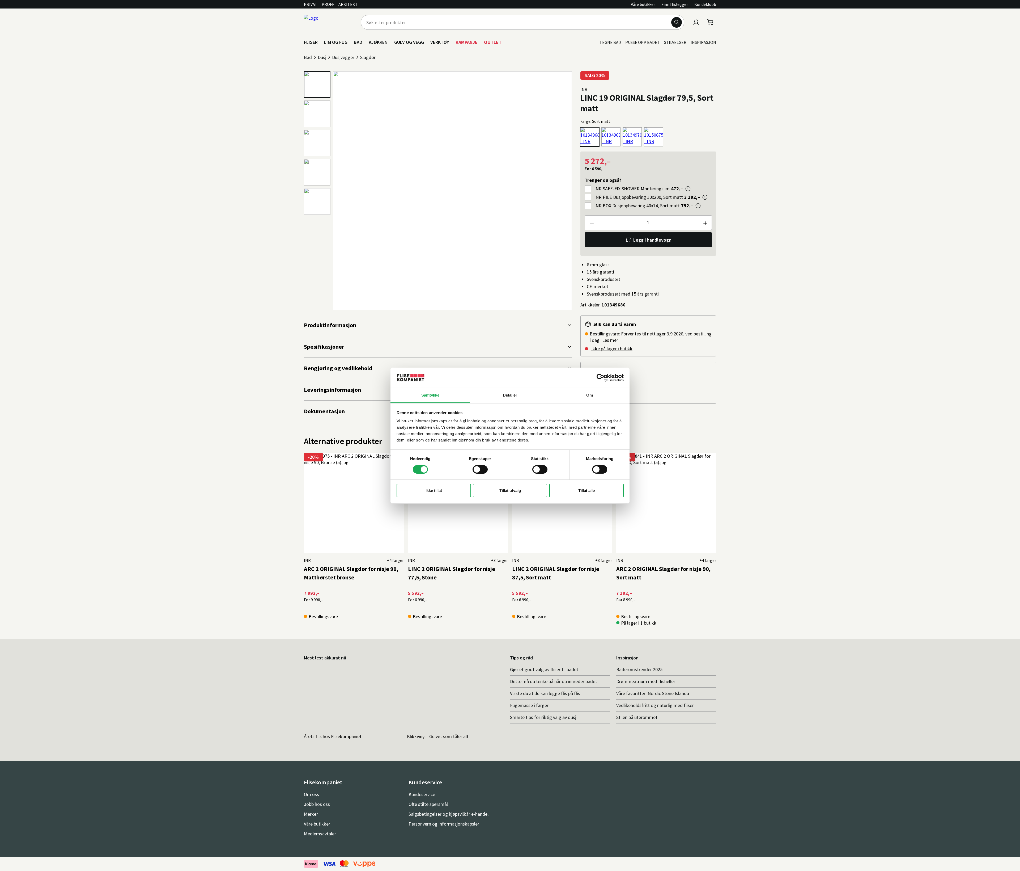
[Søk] (676, 22)
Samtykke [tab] (430, 395)
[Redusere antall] (591, 222)
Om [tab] (589, 395)
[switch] (480, 469)
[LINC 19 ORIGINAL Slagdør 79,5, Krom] (611, 137)
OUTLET (493, 42)
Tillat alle (586, 490)
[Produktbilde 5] (317, 201)
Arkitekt (348, 4)
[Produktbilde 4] (317, 172)
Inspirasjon (703, 42)
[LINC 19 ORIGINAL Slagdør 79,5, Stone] (653, 137)
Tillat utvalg (510, 490)
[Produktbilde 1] (317, 84)
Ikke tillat (434, 490)
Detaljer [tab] (510, 395)
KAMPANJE (467, 42)
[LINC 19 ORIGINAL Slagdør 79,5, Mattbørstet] (632, 137)
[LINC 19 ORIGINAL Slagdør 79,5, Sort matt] (589, 137)
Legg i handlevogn (652, 240)
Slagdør (368, 57)
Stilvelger (675, 42)
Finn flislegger (674, 4)
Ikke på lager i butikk (611, 349)
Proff (328, 4)
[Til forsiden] (329, 22)
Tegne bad (610, 42)
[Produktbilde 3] (317, 143)
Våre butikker (643, 4)
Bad (308, 57)
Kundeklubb (705, 4)
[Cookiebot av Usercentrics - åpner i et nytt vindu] (600, 378)
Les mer (610, 340)
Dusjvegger (343, 57)
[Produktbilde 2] (317, 113)
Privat (310, 4)
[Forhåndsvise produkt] (688, 189)
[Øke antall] (705, 222)
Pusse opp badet (642, 42)
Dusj (322, 57)
